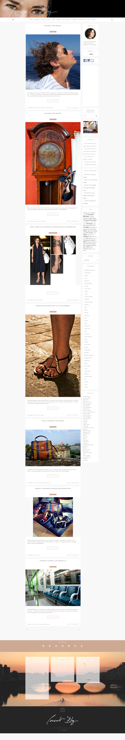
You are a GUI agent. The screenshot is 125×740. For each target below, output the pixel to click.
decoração (87, 304)
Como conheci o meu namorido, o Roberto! (88, 158)
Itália (84, 225)
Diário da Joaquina (87, 410)
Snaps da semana (88, 376)
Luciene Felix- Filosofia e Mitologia (88, 428)
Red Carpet (85, 446)
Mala (89, 19)
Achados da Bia (86, 396)
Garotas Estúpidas (87, 416)
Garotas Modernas (87, 418)
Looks (93, 19)
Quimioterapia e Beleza (88, 444)
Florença (74, 19)
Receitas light (87, 349)
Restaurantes (87, 360)
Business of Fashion (87, 402)
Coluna (86, 294)
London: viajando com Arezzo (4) (53, 561)
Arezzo (39, 107)
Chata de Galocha (87, 404)
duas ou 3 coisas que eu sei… (89, 412)
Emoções (86, 312)
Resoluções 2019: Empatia (90, 161)
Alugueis (86, 275)
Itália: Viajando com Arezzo (53, 421)
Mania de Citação (87, 430)
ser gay (86, 368)
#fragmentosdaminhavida (90, 270)
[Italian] (92, 54)
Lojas (86, 331)
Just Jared (85, 421)
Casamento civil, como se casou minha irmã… (89, 187)
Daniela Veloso (86, 409)
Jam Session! (87, 328)
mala (94, 229)
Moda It (85, 435)
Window (86, 387)
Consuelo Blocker (88, 215)
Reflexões (87, 352)
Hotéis (86, 323)
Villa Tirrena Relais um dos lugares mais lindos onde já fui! (90, 145)
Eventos (86, 320)
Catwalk (86, 286)
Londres (58, 19)
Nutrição (86, 341)
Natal (84, 232)
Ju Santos (85, 419)
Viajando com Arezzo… (53, 25)
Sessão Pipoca (87, 371)
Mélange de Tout (86, 432)
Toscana (85, 249)
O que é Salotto (46, 19)
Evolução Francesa (87, 415)
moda (95, 231)
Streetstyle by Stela (87, 452)
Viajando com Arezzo (49, 107)
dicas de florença (90, 221)
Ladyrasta (85, 423)
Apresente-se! (82, 19)
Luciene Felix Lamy (88, 229)
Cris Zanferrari (85, 221)
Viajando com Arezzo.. (53, 113)
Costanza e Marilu (92, 218)
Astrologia (93, 212)
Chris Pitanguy (86, 405)
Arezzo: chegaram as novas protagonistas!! (53, 488)
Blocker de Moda (88, 283)
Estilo (86, 318)
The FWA (85, 458)
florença (89, 223)
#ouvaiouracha (88, 272)
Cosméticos (87, 299)
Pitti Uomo (89, 234)
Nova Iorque (66, 19)
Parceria (53, 31)
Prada (93, 234)
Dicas (86, 307)
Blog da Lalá (86, 401)
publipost (86, 236)
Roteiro (86, 363)
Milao (85, 231)
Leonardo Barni (64, 730)
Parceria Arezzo (43, 107)
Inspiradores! (87, 326)
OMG (84, 438)
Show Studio (86, 451)
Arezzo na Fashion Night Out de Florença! (53, 305)
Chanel (84, 214)
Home (31, 19)
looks (97, 227)
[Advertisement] (90, 85)
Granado (94, 223)
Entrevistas (87, 315)
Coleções (86, 291)
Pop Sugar (85, 443)
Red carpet (92, 236)
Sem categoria (88, 365)
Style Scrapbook (86, 455)
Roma (87, 238)
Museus (86, 339)
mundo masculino (88, 336)
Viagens (86, 381)
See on (86, 679)
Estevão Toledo (86, 413)
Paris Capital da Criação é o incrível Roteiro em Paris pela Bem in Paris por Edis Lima (90, 151)
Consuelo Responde (89, 296)
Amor (86, 278)
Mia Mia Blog (86, 433)
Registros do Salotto (89, 355)
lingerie (94, 225)
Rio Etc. (85, 447)
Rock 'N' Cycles (86, 449)
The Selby (85, 460)
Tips (85, 379)
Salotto (90, 238)
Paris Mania (85, 440)
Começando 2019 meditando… (91, 164)
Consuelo (37, 19)
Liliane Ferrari (86, 424)
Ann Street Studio (87, 398)
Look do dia (53, 232)
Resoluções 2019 (88, 357)
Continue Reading (53, 100)
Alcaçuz (85, 212)
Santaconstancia (94, 238)
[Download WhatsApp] (85, 665)
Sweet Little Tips (87, 457)
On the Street (87, 344)
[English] (91, 54)
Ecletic (86, 310)
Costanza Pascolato (90, 220)
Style (84, 454)
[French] (89, 54)
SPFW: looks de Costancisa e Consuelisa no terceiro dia (53, 227)
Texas (91, 247)
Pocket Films (86, 441)
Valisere (90, 249)
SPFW (42, 300)
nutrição (94, 232)
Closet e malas (88, 288)
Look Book (85, 426)
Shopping (87, 373)
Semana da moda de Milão (89, 241)
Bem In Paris (86, 399)
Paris (53, 19)
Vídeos (86, 384)
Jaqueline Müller (89, 225)
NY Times (85, 437)
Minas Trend (90, 231)
